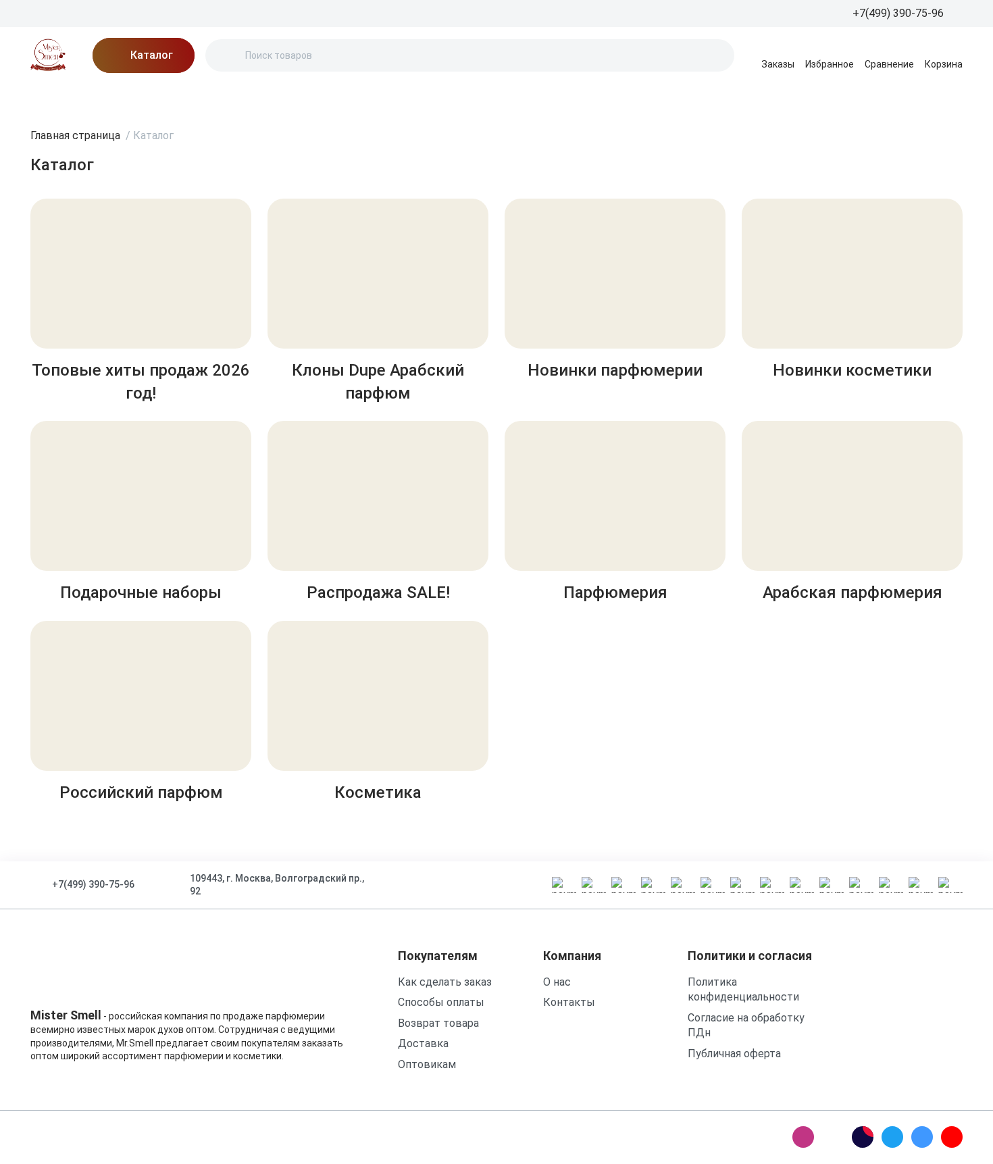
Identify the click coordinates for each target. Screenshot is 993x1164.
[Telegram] (892, 1137)
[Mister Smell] (48, 55)
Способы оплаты (441, 1002)
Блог (159, 97)
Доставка (269, 97)
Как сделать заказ (445, 982)
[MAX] (833, 1137)
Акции (109, 97)
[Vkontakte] (922, 1137)
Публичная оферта (734, 1053)
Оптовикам (427, 1064)
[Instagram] (803, 1137)
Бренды (50, 97)
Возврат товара (438, 1023)
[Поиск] (227, 55)
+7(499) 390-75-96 (93, 884)
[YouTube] (952, 1137)
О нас (207, 97)
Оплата (335, 97)
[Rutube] (862, 1137)
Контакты (402, 97)
